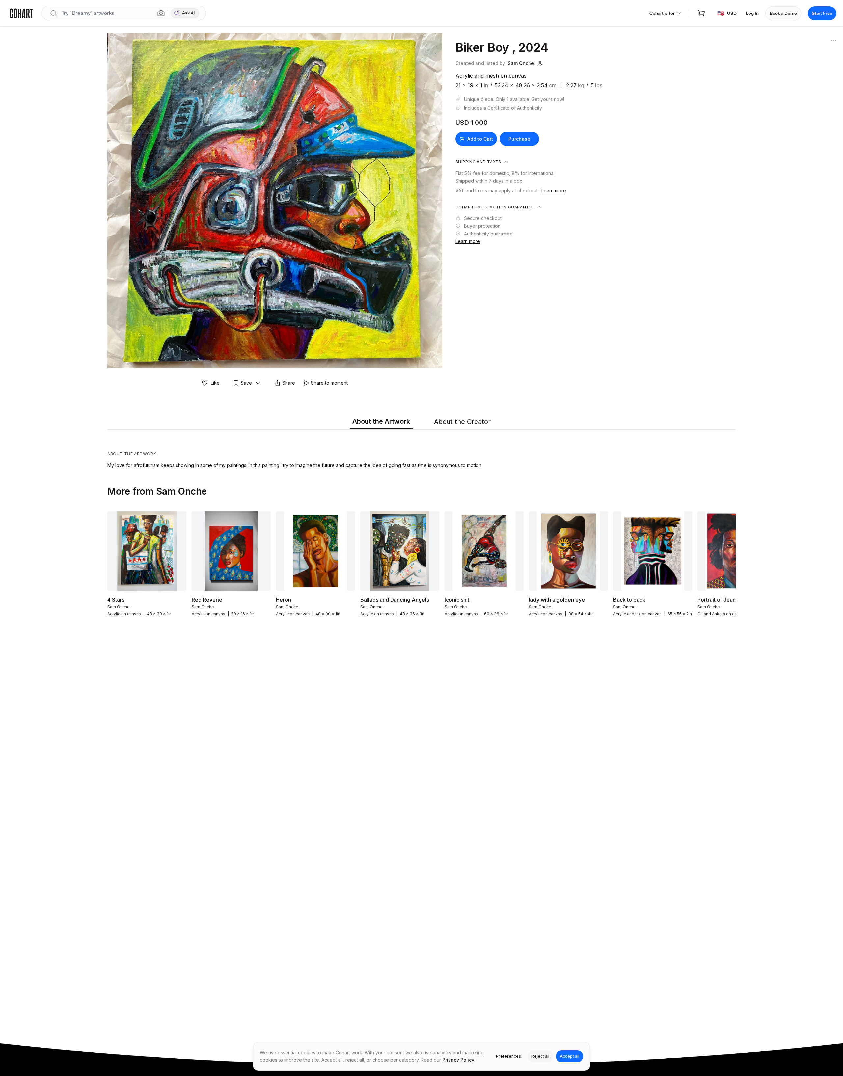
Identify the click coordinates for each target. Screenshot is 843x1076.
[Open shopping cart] (701, 13)
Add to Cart (480, 139)
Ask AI (188, 13)
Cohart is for (662, 13)
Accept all (569, 1056)
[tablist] (421, 422)
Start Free (822, 13)
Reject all (540, 1056)
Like (215, 383)
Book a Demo (783, 13)
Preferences (508, 1056)
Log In (752, 13)
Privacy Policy (458, 1059)
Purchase (519, 139)
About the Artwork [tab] (381, 421)
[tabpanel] (421, 450)
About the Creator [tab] (462, 422)
